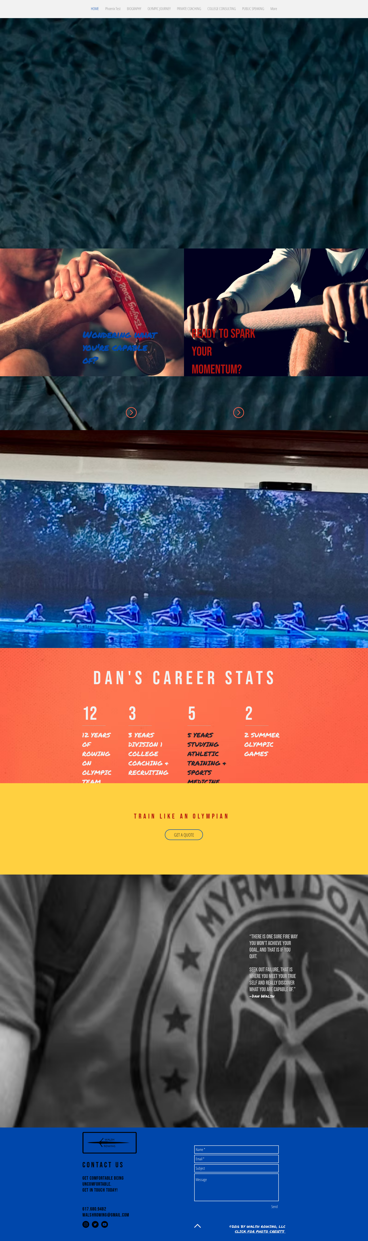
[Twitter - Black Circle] (95, 1224)
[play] (359, 373)
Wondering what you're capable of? (119, 347)
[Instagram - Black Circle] (85, 1224)
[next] (359, 316)
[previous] (9, 316)
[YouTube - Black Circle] (104, 1224)
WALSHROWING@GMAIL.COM (105, 1215)
